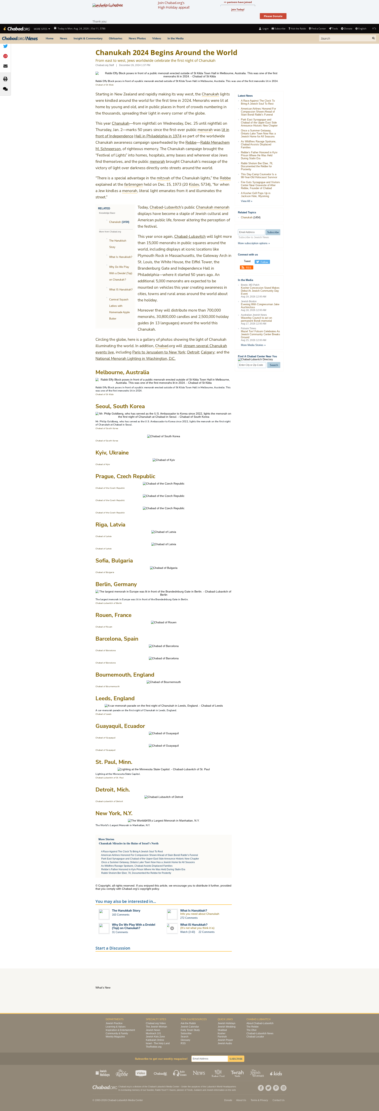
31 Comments (120, 932)
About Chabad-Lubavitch (260, 1023)
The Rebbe (252, 1026)
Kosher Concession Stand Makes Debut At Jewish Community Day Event (260, 290)
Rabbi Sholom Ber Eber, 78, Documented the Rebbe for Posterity (136, 873)
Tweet (247, 261)
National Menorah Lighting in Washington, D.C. (135, 358)
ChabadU (160, 1073)
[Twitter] (268, 1088)
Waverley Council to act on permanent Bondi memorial (256, 319)
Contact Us (278, 1100)
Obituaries (115, 38)
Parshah (222, 1036)
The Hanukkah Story (126, 910)
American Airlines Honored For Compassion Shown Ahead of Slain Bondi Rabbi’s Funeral (149, 855)
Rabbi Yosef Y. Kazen (165, 1090)
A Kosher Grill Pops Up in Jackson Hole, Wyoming (255, 195)
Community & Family (117, 1033)
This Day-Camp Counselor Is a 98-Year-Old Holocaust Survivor (259, 176)
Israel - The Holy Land (158, 1043)
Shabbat (222, 1030)
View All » (246, 201)
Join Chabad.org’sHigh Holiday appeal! (174, 5)
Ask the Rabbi (298, 28)
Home (50, 38)
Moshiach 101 (153, 1033)
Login (265, 28)
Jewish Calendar (190, 1026)
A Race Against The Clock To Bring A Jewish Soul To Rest (132, 851)
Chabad (99, 394)
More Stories (106, 839)
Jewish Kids (276, 1073)
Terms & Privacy (259, 1100)
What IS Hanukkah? (121, 289)
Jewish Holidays (226, 1023)
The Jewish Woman (156, 1026)
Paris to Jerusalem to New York (158, 352)
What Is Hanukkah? (120, 256)
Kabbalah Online (155, 1040)
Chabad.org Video (156, 1023)
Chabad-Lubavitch (190, 236)
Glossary (185, 1040)
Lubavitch (161, 1086)
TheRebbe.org (154, 1046)
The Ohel (251, 1030)
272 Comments (189, 917)
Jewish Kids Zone (155, 1036)
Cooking (218, 1073)
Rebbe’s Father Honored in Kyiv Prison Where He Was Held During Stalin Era (143, 869)
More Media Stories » (253, 345)
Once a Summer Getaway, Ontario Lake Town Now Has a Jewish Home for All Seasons (148, 862)
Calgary (207, 352)
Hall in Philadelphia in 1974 (157, 136)
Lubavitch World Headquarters (221, 1086)
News (63, 38)
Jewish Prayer (225, 1040)
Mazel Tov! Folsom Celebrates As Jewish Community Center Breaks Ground (260, 334)
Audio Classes (180, 1073)
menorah (157, 161)
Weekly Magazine (115, 1036)
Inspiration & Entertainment (120, 1030)
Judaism (198, 1090)
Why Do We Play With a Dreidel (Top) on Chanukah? (120, 273)
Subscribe (186, 1033)
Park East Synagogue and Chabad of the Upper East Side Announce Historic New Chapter (150, 858)
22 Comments (207, 931)
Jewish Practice (114, 1023)
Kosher (221, 1033)
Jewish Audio (225, 1043)
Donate (348, 28)
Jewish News (153, 1030)
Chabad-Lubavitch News (259, 1033)
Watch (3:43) (187, 931)
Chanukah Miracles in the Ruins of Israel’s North (129, 843)
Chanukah (120, 123)
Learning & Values (116, 1026)
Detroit (193, 352)
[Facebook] (261, 1088)
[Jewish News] (20, 38)
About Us (241, 1100)
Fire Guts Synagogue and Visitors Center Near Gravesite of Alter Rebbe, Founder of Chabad (260, 185)
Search (184, 1036)
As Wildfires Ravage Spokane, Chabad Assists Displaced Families (136, 865)
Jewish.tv (141, 1073)
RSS (248, 267)
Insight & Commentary (88, 38)
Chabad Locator (255, 1036)
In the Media (176, 38)
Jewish (210, 1090)
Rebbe (190, 142)
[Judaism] (16, 28)
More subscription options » (254, 243)
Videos (156, 38)
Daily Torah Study (190, 1030)
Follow (264, 262)
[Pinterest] (276, 1088)
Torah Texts (238, 1073)
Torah (190, 1090)
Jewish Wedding (227, 1026)
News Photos (137, 38)
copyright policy (149, 888)
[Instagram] (283, 1088)
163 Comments (121, 914)
